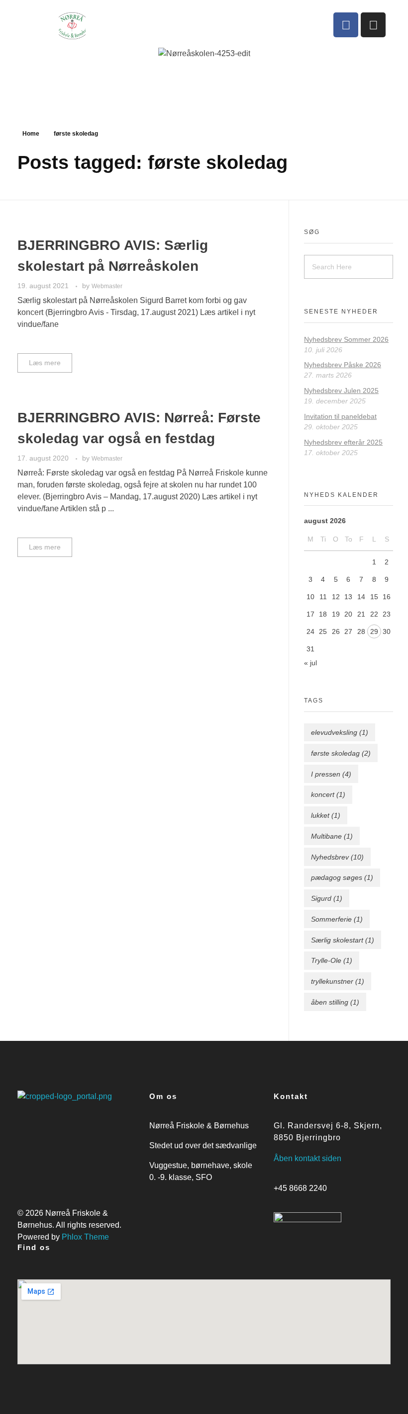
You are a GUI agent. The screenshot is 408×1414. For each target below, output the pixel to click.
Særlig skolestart (342, 940)
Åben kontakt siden (307, 1158)
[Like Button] (264, 360)
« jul (310, 663)
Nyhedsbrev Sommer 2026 (346, 339)
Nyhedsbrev (337, 857)
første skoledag (341, 753)
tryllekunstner (337, 981)
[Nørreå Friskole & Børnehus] (129, 25)
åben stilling (335, 1002)
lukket (325, 815)
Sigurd (326, 898)
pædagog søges (342, 877)
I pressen (331, 774)
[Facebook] (345, 24)
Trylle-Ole (331, 960)
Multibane (332, 836)
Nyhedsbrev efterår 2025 (343, 442)
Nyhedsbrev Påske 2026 (342, 365)
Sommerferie (337, 919)
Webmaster (107, 286)
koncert (328, 794)
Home (30, 133)
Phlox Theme (85, 1237)
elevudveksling (339, 732)
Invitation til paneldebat (340, 416)
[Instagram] (373, 24)
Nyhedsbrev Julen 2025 (341, 390)
